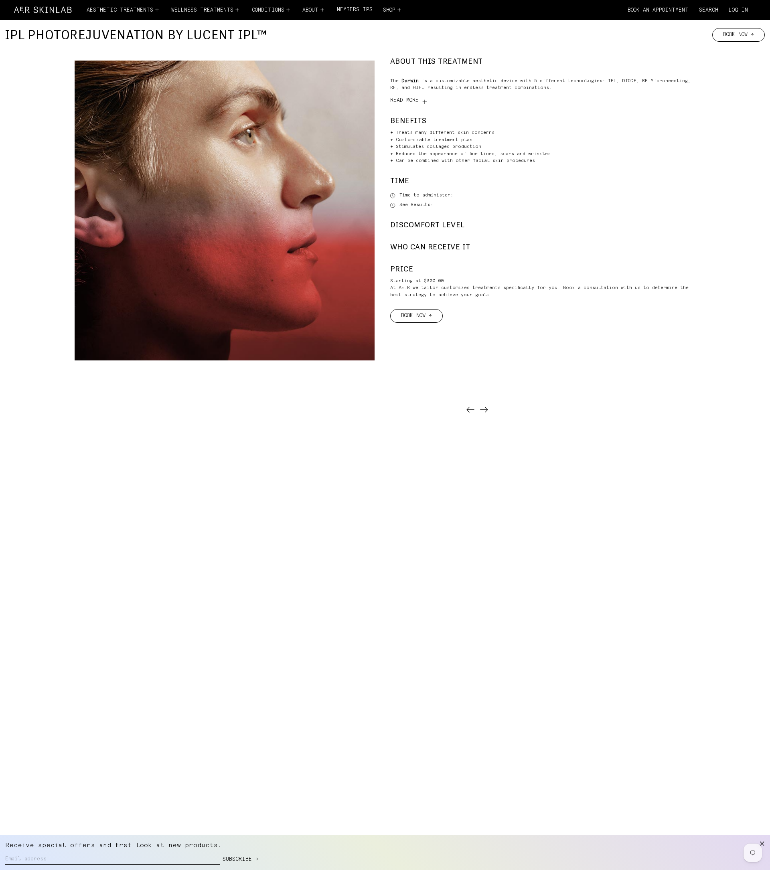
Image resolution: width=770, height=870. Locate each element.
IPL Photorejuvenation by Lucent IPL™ (136, 34)
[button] (708, 10)
